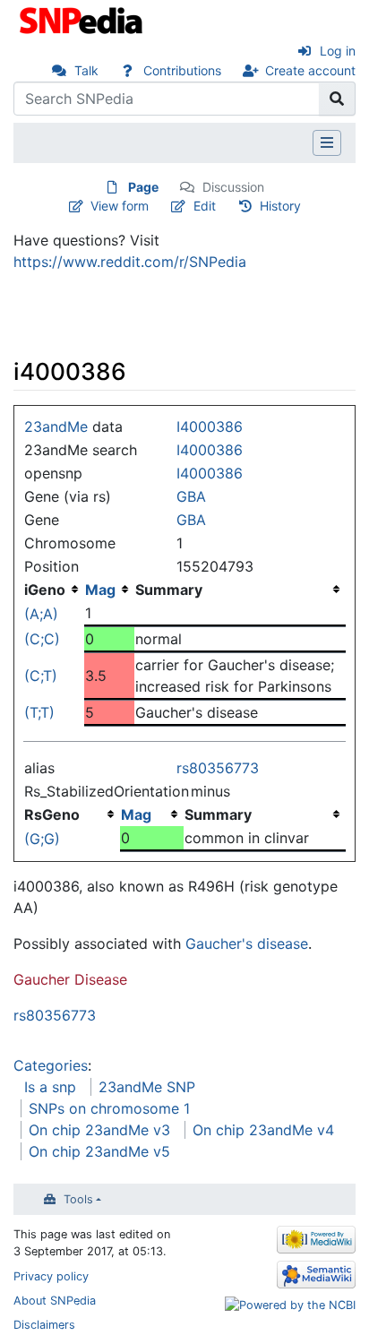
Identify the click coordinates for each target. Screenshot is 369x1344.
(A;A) (41, 614)
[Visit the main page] (82, 19)
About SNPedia (54, 1300)
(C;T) (40, 676)
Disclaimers (44, 1324)
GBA (191, 496)
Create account (310, 70)
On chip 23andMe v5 (99, 1151)
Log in (338, 50)
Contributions (182, 70)
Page (143, 186)
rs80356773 (217, 768)
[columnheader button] (109, 589)
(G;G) (42, 839)
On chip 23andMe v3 (99, 1130)
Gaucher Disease (70, 979)
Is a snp (50, 1087)
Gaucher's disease (246, 943)
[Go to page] (337, 99)
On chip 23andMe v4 (263, 1130)
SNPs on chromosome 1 (109, 1108)
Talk (86, 70)
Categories (50, 1065)
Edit (204, 205)
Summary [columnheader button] (168, 590)
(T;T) (39, 712)
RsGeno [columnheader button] (52, 814)
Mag (100, 590)
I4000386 (209, 426)
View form (119, 205)
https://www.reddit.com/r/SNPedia (129, 262)
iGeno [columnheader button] (44, 590)
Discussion (233, 186)
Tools (78, 1199)
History (280, 205)
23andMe (56, 426)
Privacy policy (51, 1276)
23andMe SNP (147, 1087)
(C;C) (42, 639)
